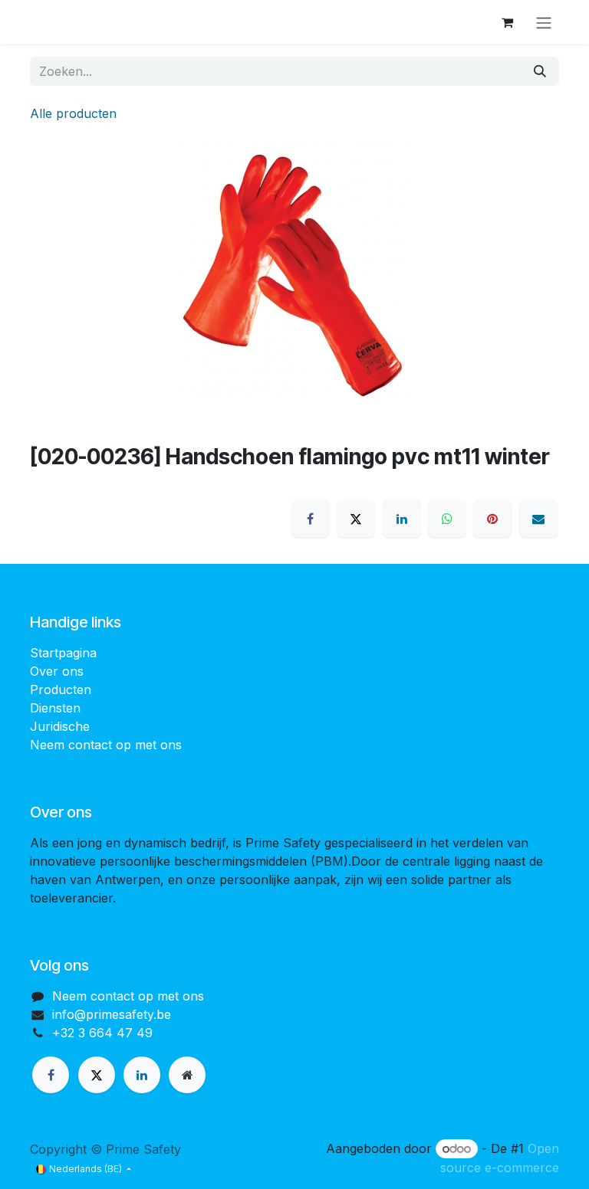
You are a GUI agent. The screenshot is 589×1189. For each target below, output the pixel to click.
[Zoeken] (540, 71)
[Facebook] (310, 518)
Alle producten (73, 113)
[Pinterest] (492, 518)
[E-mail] (538, 518)
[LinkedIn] (401, 518)
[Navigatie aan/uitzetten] (543, 22)
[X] (355, 518)
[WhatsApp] (447, 518)
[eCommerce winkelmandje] (507, 22)
